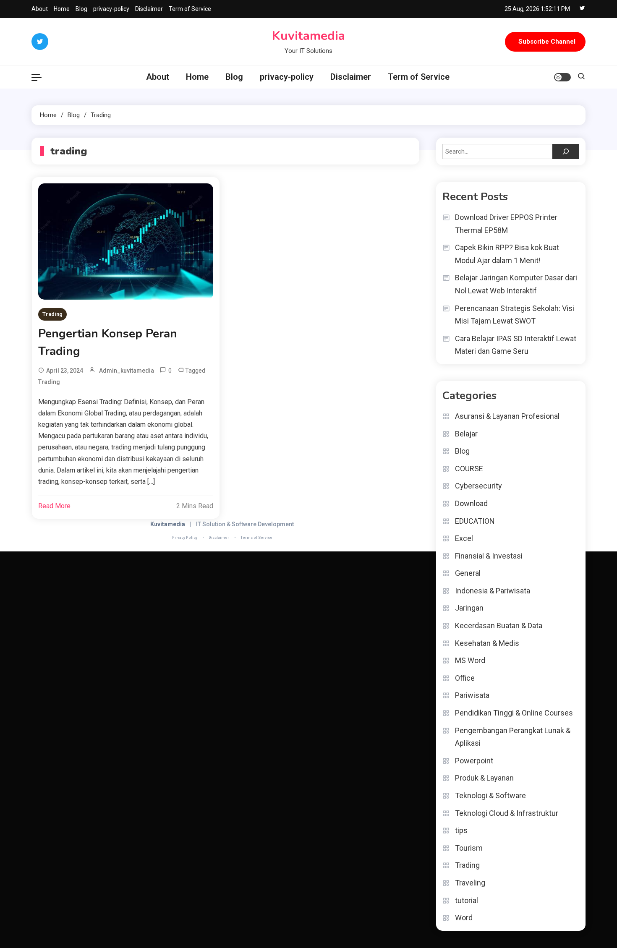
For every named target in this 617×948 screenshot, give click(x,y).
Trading (52, 314)
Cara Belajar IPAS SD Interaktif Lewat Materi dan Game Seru (515, 345)
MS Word (470, 660)
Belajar (466, 433)
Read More (54, 506)
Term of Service (190, 8)
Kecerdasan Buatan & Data (498, 625)
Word (464, 917)
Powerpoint (474, 760)
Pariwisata (472, 695)
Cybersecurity (478, 485)
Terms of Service (256, 537)
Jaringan (469, 607)
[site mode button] (562, 77)
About (39, 8)
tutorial (466, 900)
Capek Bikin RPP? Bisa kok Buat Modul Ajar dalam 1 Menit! (507, 254)
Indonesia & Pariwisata (492, 590)
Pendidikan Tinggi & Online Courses (514, 712)
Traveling (470, 882)
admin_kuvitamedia (126, 370)
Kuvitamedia (308, 35)
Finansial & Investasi (489, 555)
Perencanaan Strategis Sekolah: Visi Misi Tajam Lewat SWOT (514, 315)
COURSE (469, 468)
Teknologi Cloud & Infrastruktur (506, 813)
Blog (81, 8)
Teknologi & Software (490, 795)
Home (62, 8)
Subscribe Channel (546, 41)
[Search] (565, 151)
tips (461, 830)
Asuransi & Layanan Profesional (507, 416)
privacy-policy (111, 8)
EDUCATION (475, 521)
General (468, 573)
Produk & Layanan (484, 777)
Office (465, 678)
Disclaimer (149, 8)
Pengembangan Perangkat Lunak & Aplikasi (512, 737)
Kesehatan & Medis (487, 643)
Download (471, 503)
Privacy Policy (184, 537)
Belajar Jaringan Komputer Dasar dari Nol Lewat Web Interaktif (516, 284)
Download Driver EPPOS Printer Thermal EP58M (506, 224)
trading (49, 382)
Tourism (469, 848)
